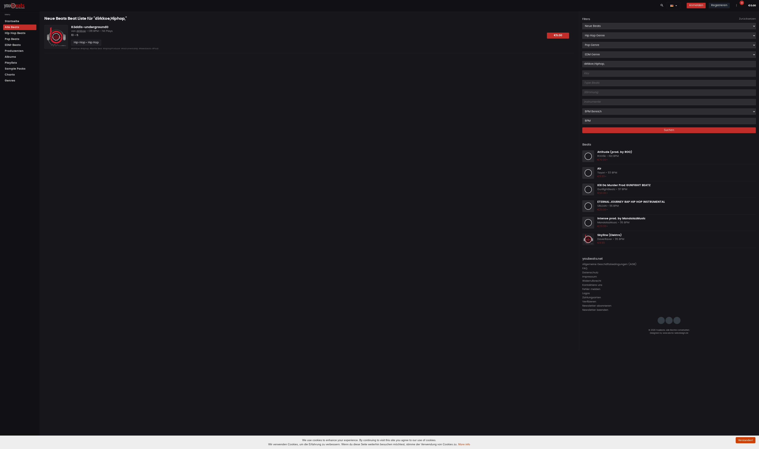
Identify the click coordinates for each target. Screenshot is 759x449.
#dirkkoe (75, 49)
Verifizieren (589, 301)
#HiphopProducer (111, 49)
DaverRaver (604, 239)
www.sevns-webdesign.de (675, 333)
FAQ (584, 268)
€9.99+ (602, 176)
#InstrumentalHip (129, 49)
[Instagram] (661, 320)
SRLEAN (602, 206)
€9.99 (601, 243)
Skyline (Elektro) (609, 235)
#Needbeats (145, 49)
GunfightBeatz (606, 189)
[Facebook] (669, 320)
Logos (586, 293)
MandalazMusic (607, 222)
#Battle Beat (96, 49)
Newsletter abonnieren (596, 306)
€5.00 (558, 35)
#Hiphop (84, 49)
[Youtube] (677, 320)
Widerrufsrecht (591, 281)
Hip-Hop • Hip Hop (86, 42)
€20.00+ (602, 209)
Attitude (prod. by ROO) (614, 152)
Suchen (669, 130)
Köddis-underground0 (89, 27)
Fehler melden (591, 289)
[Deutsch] (671, 5)
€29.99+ (602, 226)
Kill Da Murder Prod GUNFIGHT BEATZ (623, 185)
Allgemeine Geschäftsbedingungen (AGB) (609, 264)
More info (464, 444)
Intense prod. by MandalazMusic (621, 218)
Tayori (601, 172)
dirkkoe (81, 31)
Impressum (589, 277)
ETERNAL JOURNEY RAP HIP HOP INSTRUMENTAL (631, 202)
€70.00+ (602, 160)
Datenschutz (590, 272)
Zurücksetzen (747, 19)
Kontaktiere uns (592, 285)
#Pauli (155, 49)
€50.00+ (602, 193)
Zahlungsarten (591, 297)
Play (56, 37)
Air (599, 168)
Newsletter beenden (595, 310)
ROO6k (601, 156)
